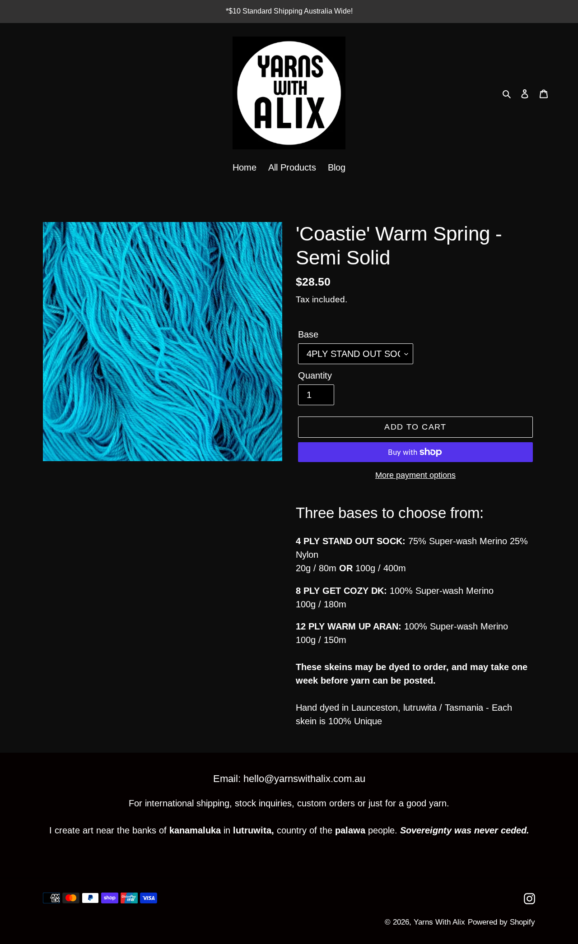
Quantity (315, 375)
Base (308, 334)
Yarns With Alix (439, 922)
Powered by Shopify (501, 922)
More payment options (415, 475)
